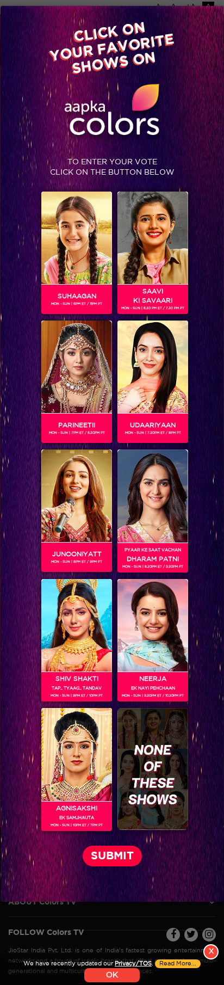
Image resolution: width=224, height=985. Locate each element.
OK (112, 975)
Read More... (177, 963)
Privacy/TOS (133, 963)
